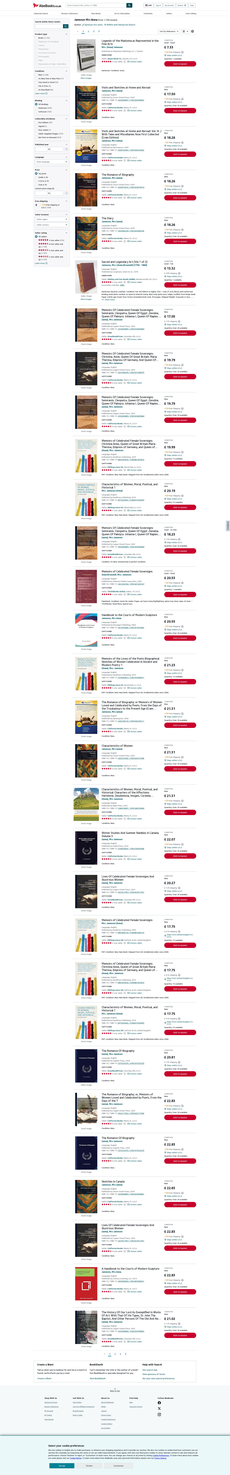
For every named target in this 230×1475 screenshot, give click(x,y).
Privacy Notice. (161, 1458)
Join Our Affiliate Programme (84, 1407)
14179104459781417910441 (131, 627)
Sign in (158, 5)
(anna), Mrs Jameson (112, 319)
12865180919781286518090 (131, 808)
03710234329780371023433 (131, 500)
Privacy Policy (106, 1415)
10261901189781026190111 (131, 721)
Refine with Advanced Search (121, 24)
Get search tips (149, 1370)
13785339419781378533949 (131, 848)
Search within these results (47, 22)
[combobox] (96, 5)
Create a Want (44, 1378)
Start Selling (191, 13)
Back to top (115, 1391)
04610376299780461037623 (131, 459)
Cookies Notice (106, 1424)
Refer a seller (78, 1415)
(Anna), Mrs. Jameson (112, 450)
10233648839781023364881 (131, 1194)
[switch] (37, 205)
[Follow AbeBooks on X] (159, 1408)
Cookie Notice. (76, 1458)
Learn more (40, 93)
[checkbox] (36, 38)
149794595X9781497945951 (131, 1281)
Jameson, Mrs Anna (111, 618)
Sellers (169, 13)
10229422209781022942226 (131, 231)
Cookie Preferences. (161, 1455)
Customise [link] (118, 1465)
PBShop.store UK (115, 940)
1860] (144, 265)
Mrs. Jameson (124, 574)
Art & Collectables (122, 13)
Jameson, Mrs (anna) (112, 90)
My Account (169, 5)
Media (103, 1407)
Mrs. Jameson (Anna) (112, 490)
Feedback (228, 525)
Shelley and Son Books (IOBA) (121, 279)
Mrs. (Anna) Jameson (112, 47)
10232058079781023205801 (131, 100)
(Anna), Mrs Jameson (112, 799)
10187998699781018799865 (131, 1331)
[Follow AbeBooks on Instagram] (159, 1415)
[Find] (129, 5)
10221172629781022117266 (131, 1113)
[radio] (36, 108)
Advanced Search (41, 13)
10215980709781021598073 (131, 372)
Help (192, 5)
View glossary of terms (153, 1374)
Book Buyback (78, 1411)
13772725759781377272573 (131, 1063)
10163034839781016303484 (131, 329)
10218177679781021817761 (131, 892)
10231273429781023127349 (131, 758)
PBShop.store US (115, 467)
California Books (115, 107)
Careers (104, 1411)
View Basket (49, 1419)
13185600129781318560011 (131, 677)
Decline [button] (89, 1466)
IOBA (122, 285)
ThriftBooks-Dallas (116, 591)
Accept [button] (62, 1466)
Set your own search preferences (158, 1378)
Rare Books (96, 13)
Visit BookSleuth (98, 1378)
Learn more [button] (40, 263)
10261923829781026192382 (131, 150)
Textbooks (148, 13)
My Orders (48, 1415)
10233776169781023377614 (131, 187)
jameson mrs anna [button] (93, 24)
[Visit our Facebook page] (159, 1403)
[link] (192, 31)
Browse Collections (70, 13)
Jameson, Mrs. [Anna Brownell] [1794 (120, 265)
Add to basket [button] (180, 64)
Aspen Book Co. (115, 58)
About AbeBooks (107, 1402)
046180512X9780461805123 (131, 932)
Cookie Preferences (108, 1419)
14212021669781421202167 (131, 584)
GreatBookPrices (115, 336)
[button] (77, 31)
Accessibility (105, 1428)
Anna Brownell (109, 574)
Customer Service (135, 1407)
